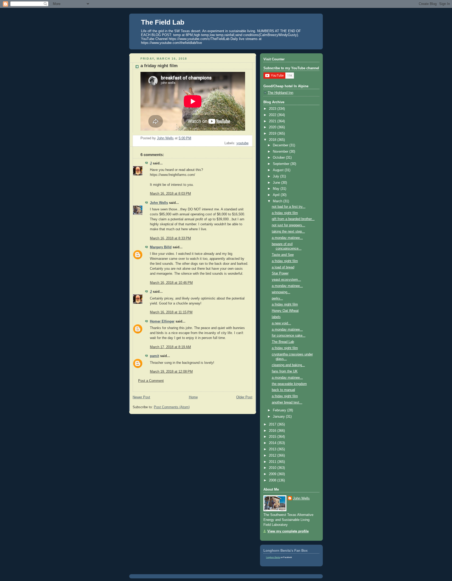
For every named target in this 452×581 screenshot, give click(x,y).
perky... (277, 298)
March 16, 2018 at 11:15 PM (171, 312)
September (281, 164)
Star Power (280, 273)
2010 (273, 468)
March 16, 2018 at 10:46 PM (171, 283)
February (280, 410)
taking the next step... (288, 231)
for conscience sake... (289, 335)
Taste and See (283, 255)
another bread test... (287, 402)
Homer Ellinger (162, 321)
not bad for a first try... (289, 207)
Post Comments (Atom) (172, 407)
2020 (273, 127)
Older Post (244, 397)
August (279, 170)
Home (193, 397)
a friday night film (285, 213)
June (277, 183)
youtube (242, 143)
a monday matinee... (287, 238)
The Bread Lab (283, 342)
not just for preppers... (288, 225)
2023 (273, 109)
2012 (273, 455)
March (278, 201)
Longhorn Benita (273, 557)
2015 (273, 437)
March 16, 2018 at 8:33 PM (170, 238)
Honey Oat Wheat (285, 311)
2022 (273, 115)
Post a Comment (151, 381)
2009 (273, 474)
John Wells (159, 203)
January (279, 416)
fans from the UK (285, 371)
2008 (273, 480)
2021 (273, 121)
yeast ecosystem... (286, 279)
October (279, 157)
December (281, 145)
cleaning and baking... (288, 365)
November (281, 151)
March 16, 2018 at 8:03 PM (170, 193)
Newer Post (141, 397)
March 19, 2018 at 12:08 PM (171, 371)
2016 (273, 431)
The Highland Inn (280, 93)
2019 (273, 133)
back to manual (283, 390)
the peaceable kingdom (289, 384)
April (277, 195)
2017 (273, 424)
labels (276, 317)
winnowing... (281, 292)
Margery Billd (161, 247)
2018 (273, 140)
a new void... (281, 323)
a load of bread (283, 267)
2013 (273, 449)
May (276, 189)
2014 (273, 443)
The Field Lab (162, 22)
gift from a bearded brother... (293, 219)
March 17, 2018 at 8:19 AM (170, 347)
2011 (273, 462)
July (276, 176)
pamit (154, 356)
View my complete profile (288, 531)
